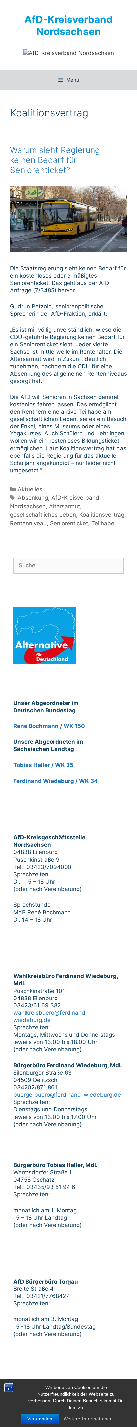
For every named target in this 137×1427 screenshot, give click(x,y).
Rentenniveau (28, 523)
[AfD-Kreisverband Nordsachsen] (68, 52)
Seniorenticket (69, 523)
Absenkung (33, 497)
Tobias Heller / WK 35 (43, 765)
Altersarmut (64, 506)
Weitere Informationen (88, 1418)
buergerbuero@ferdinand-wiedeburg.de (67, 1094)
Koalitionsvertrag (101, 514)
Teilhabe (102, 523)
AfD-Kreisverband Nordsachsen (68, 25)
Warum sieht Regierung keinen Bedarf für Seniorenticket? (55, 160)
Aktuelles (30, 489)
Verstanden (39, 1418)
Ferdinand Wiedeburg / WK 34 (55, 781)
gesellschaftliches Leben (43, 514)
